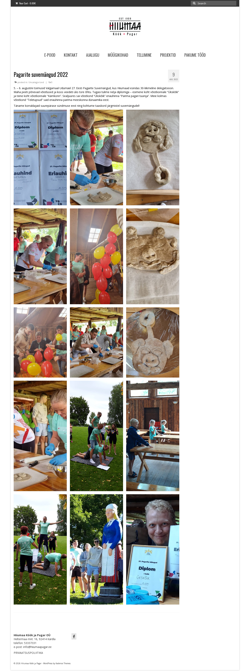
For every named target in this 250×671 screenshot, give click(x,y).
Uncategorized (36, 82)
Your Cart (27, 3)
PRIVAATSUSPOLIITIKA (28, 653)
